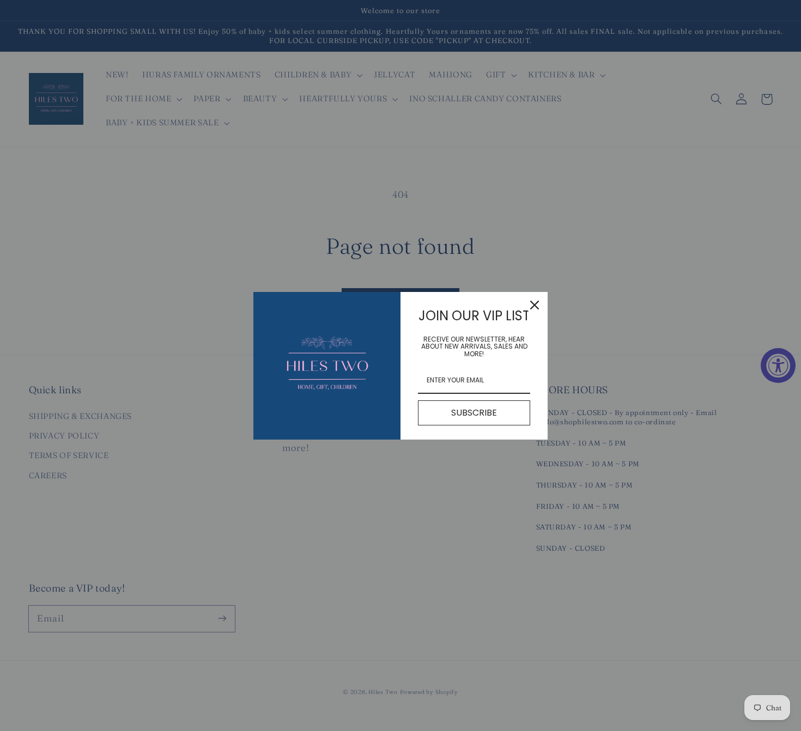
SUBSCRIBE (474, 412)
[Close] (534, 305)
